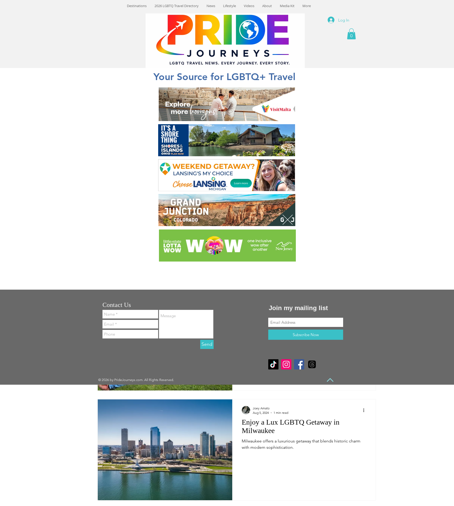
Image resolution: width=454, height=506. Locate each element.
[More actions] (365, 410)
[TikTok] (273, 364)
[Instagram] (286, 364)
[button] (351, 33)
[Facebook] (299, 364)
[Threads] (312, 364)
